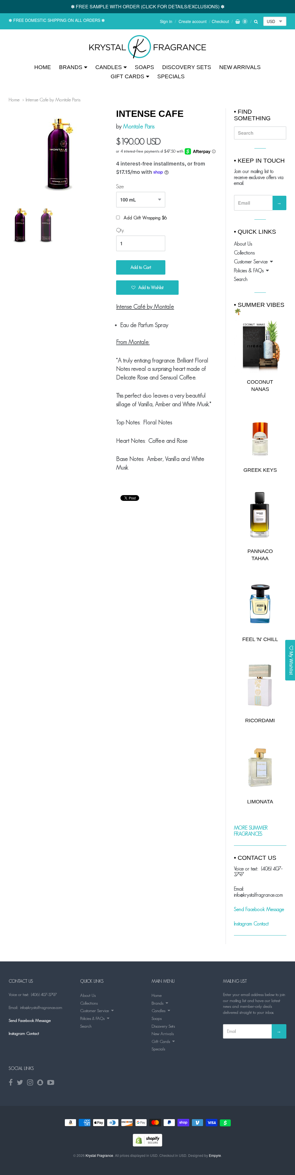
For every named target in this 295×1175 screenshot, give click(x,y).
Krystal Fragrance (99, 1155)
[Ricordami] (260, 685)
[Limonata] (260, 766)
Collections (244, 253)
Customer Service (251, 262)
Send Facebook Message (259, 909)
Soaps (144, 67)
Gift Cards (127, 76)
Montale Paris (138, 126)
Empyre (215, 1155)
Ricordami (260, 720)
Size (120, 186)
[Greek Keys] (260, 434)
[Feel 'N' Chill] (260, 604)
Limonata (260, 802)
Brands (70, 67)
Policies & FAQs (249, 270)
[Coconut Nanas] (260, 346)
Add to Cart (141, 267)
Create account (193, 21)
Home (42, 67)
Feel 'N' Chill (260, 639)
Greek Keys (260, 470)
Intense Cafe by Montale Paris (53, 99)
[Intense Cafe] (147, 46)
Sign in (166, 21)
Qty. (120, 230)
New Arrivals (240, 67)
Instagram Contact (251, 924)
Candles (108, 67)
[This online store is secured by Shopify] (147, 1144)
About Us (243, 244)
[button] (147, 287)
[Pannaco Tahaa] (260, 516)
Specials (171, 76)
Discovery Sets (186, 67)
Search (240, 279)
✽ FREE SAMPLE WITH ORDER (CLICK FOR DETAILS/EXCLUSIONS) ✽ (147, 6)
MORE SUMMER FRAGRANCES (251, 831)
